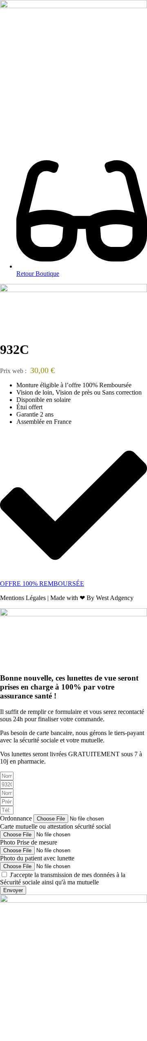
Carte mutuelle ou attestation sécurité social (55, 826)
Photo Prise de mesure (28, 842)
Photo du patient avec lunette (37, 858)
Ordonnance (16, 818)
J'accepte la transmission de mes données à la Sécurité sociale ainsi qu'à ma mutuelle (62, 878)
